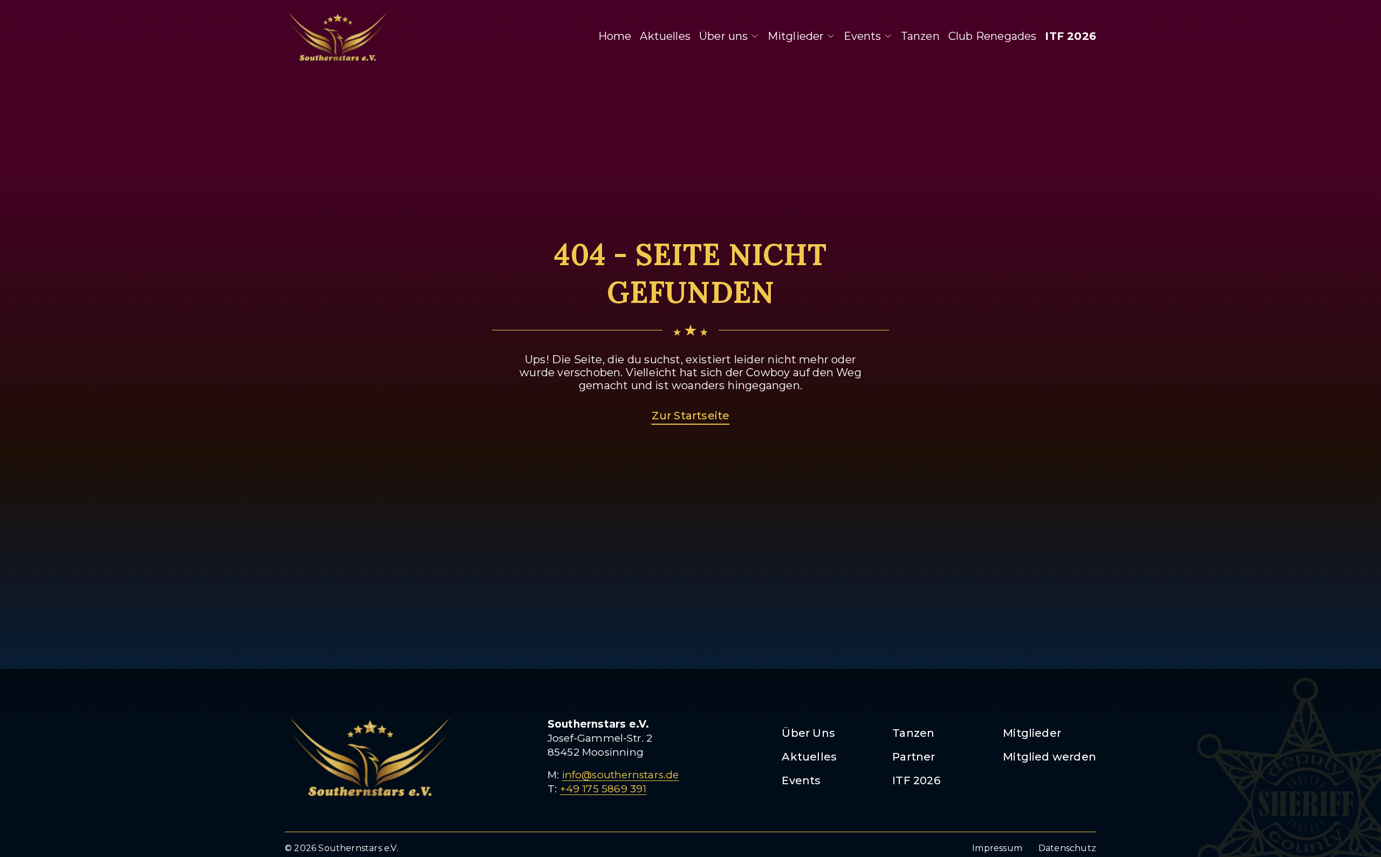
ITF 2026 (1070, 36)
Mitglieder (796, 36)
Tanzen (920, 36)
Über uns (723, 36)
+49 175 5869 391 (603, 789)
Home (615, 36)
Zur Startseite (691, 415)
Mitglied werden (1049, 756)
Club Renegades (992, 36)
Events (862, 36)
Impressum (997, 848)
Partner (913, 756)
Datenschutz (1067, 848)
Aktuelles (665, 36)
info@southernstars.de (620, 775)
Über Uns (808, 733)
